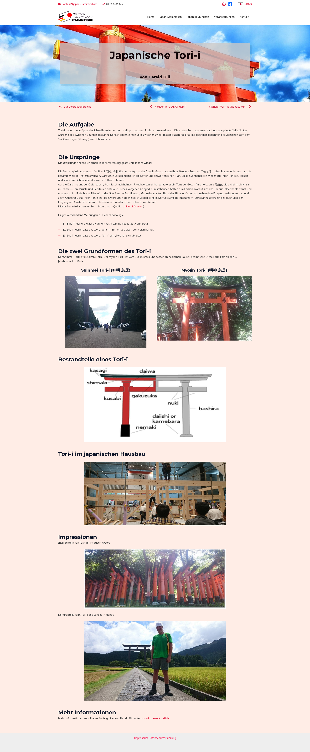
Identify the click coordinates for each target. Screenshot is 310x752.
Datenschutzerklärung (162, 738)
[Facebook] (230, 4)
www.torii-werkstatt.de (155, 718)
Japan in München (198, 17)
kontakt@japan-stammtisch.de (79, 3)
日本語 (248, 3)
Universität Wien (133, 206)
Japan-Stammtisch (171, 17)
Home (150, 17)
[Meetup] (224, 4)
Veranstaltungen (224, 17)
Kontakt (244, 17)
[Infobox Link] (74, 107)
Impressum (141, 738)
